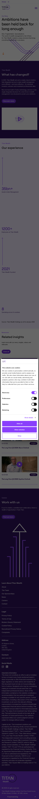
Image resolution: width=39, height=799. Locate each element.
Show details (29, 417)
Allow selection (19, 430)
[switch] (34, 398)
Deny (19, 436)
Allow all (19, 423)
